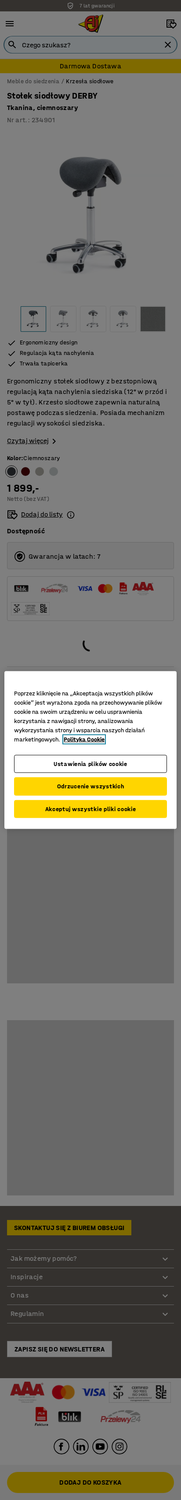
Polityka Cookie (84, 739)
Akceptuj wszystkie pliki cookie (90, 808)
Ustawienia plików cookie (90, 763)
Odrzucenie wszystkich (90, 786)
